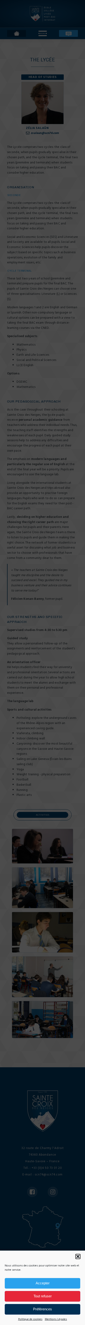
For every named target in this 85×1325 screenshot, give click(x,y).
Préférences (42, 1309)
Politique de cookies (30, 1319)
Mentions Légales (56, 1319)
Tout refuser (43, 1296)
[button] (78, 1256)
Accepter (43, 1283)
